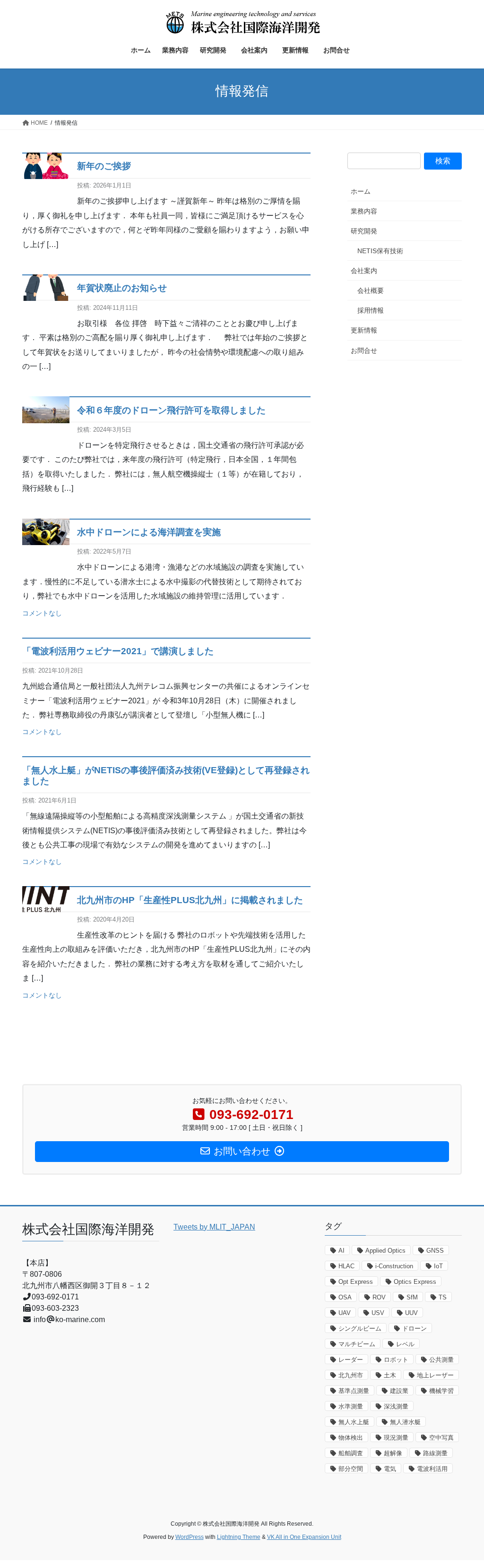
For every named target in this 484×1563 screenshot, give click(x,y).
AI (341, 1250)
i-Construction (394, 1266)
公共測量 (441, 1359)
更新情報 (364, 330)
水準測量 (350, 1406)
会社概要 (370, 290)
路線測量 (435, 1453)
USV (378, 1312)
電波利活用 (432, 1468)
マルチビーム (356, 1344)
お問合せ (367, 350)
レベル (405, 1344)
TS (443, 1297)
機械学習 (441, 1390)
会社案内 (367, 270)
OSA (345, 1297)
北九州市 (350, 1375)
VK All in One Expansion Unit (304, 1537)
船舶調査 (350, 1453)
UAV (344, 1312)
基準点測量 (353, 1390)
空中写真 (441, 1437)
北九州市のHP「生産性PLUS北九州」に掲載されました (190, 900)
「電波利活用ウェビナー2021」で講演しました (118, 651)
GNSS (435, 1250)
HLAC (346, 1266)
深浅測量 (396, 1406)
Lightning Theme (238, 1537)
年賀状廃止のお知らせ (122, 288)
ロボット (396, 1359)
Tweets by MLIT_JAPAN (214, 1227)
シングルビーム (359, 1328)
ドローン (414, 1328)
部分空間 (350, 1468)
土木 (390, 1375)
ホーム (361, 191)
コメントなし (42, 613)
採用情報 (370, 310)
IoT (438, 1266)
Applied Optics (385, 1250)
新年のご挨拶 (104, 166)
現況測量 (396, 1437)
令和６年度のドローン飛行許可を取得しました (171, 410)
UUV (411, 1312)
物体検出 (350, 1437)
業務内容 (364, 211)
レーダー (350, 1359)
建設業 (399, 1390)
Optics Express (415, 1281)
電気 (390, 1468)
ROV (379, 1297)
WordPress (189, 1537)
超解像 (393, 1453)
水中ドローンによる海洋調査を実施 (149, 532)
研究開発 (364, 231)
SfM (412, 1297)
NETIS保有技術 (380, 251)
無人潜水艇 (405, 1422)
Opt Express (355, 1281)
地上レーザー (435, 1375)
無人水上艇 (353, 1422)
